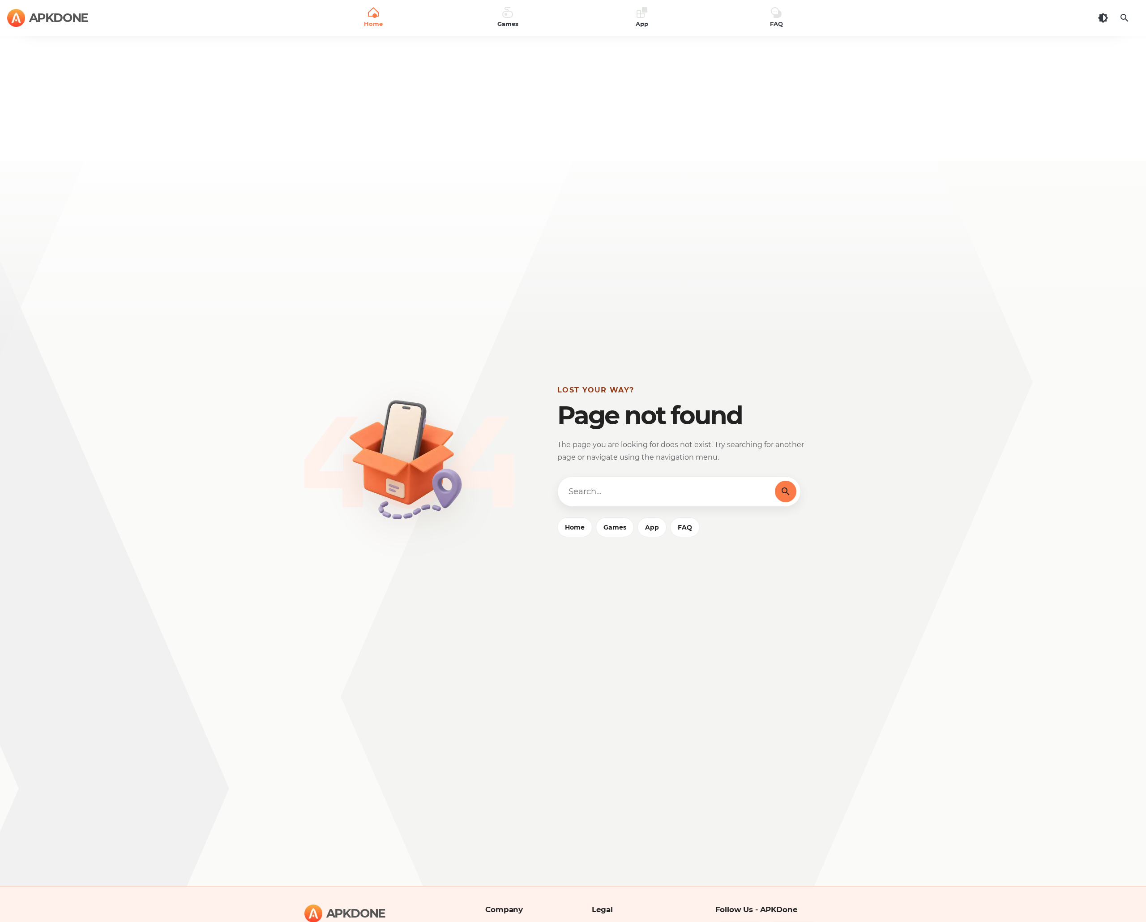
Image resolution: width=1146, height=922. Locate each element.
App (652, 527)
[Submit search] (785, 491)
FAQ (685, 527)
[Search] (1124, 18)
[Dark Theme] (1103, 18)
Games (614, 527)
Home (575, 527)
